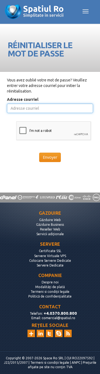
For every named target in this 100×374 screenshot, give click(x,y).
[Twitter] (49, 333)
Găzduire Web (50, 220)
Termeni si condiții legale (50, 291)
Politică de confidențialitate (50, 296)
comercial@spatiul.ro (58, 318)
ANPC (76, 362)
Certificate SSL (50, 251)
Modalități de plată (50, 287)
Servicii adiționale (50, 234)
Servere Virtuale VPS (50, 256)
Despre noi (50, 282)
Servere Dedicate (50, 265)
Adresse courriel (22, 99)
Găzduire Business (50, 224)
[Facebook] (58, 333)
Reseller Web (50, 229)
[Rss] (68, 333)
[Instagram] (31, 333)
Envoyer (50, 157)
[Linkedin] (40, 333)
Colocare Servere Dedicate (50, 260)
